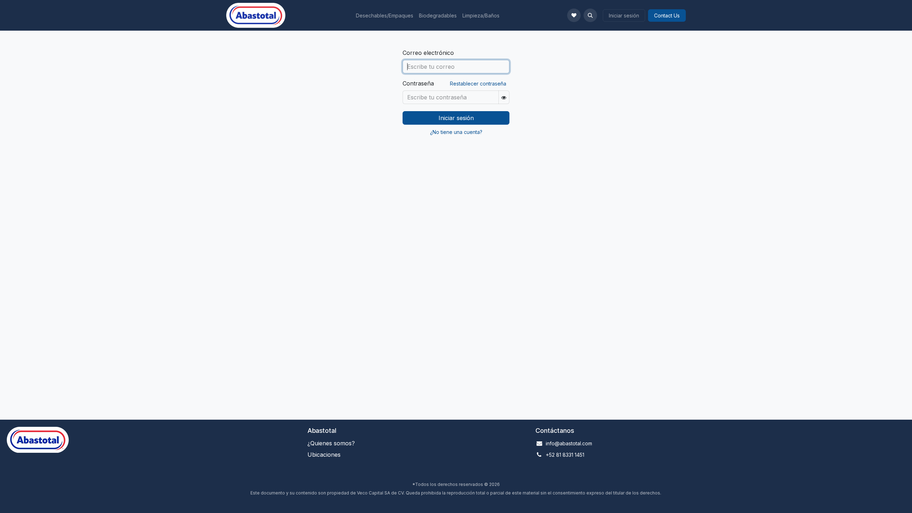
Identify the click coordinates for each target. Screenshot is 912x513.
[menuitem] (384, 15)
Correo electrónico (428, 52)
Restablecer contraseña (478, 84)
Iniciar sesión (624, 15)
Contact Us (667, 15)
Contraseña (418, 83)
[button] (590, 15)
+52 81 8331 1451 (565, 455)
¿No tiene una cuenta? (456, 132)
